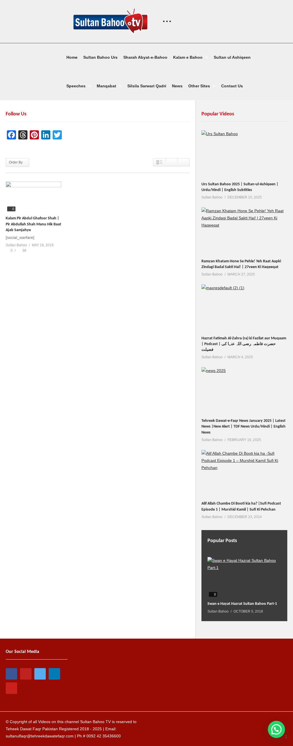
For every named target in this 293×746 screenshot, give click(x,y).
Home (72, 57)
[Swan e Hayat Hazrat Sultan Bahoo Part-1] (244, 578)
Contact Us (232, 86)
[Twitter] (40, 674)
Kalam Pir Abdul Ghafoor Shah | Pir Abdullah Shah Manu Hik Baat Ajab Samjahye (33, 224)
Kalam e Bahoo (188, 57)
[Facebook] (11, 674)
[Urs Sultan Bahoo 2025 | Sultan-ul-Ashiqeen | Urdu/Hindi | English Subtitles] (244, 154)
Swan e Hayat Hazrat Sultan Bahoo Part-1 (242, 604)
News (177, 86)
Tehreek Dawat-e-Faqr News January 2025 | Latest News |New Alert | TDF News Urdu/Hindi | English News (243, 427)
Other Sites (199, 86)
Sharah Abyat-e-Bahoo (145, 57)
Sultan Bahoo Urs (100, 57)
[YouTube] (25, 674)
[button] (276, 729)
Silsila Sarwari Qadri (146, 86)
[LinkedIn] (54, 674)
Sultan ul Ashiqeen (232, 57)
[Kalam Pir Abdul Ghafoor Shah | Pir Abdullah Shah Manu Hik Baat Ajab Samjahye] (33, 197)
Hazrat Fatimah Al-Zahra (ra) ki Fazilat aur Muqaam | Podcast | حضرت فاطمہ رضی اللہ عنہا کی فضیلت (243, 344)
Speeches (76, 86)
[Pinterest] (11, 688)
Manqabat (107, 86)
